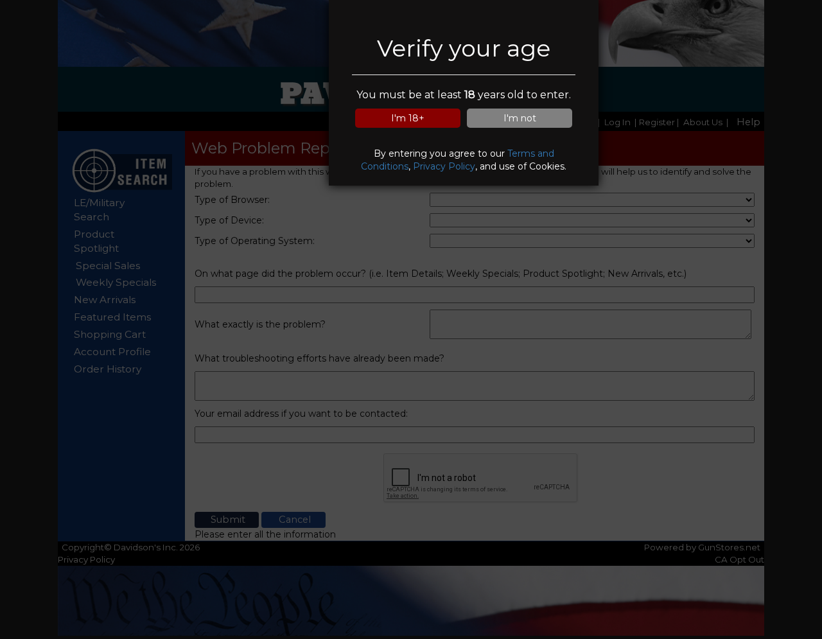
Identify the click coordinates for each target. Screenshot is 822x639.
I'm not (519, 118)
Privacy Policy (444, 166)
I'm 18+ (407, 118)
